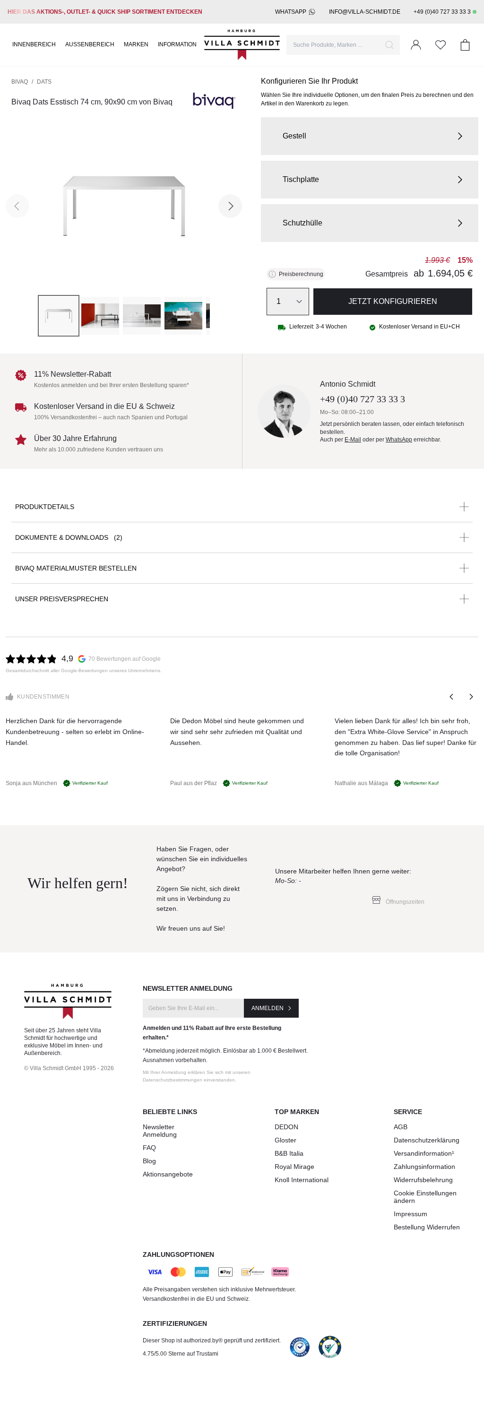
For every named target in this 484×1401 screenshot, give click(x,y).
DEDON (286, 1127)
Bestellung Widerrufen (427, 1227)
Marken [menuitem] (136, 44)
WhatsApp (290, 12)
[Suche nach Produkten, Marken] (389, 45)
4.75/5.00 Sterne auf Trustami (180, 1353)
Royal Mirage (294, 1166)
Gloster (285, 1140)
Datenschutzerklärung (426, 1140)
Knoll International (301, 1180)
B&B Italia (289, 1153)
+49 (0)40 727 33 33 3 (442, 12)
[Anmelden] (416, 44)
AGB (400, 1127)
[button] (369, 136)
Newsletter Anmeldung (160, 1130)
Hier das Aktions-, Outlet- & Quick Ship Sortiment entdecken (105, 12)
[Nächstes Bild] (230, 206)
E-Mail (353, 439)
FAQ (149, 1147)
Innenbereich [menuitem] (34, 44)
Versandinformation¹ (424, 1153)
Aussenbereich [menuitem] (89, 44)
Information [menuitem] (177, 44)
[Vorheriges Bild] (17, 206)
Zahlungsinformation (424, 1166)
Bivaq (19, 81)
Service (408, 1112)
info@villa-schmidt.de (364, 12)
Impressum (410, 1214)
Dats (44, 81)
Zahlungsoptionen (178, 1254)
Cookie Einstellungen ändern (425, 1196)
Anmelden (267, 1008)
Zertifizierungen (175, 1323)
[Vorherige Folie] (451, 696)
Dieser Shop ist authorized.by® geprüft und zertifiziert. (212, 1340)
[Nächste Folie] (470, 696)
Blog (149, 1161)
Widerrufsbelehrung (423, 1180)
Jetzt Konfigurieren (392, 301)
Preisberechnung (301, 274)
